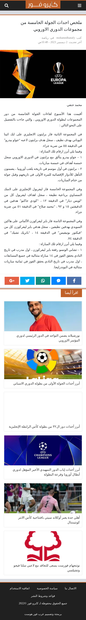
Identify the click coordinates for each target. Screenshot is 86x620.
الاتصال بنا (70, 588)
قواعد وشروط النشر (43, 595)
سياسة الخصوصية (47, 588)
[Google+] (12, 281)
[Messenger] (58, 281)
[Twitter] (27, 281)
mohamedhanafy (65, 37)
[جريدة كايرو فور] (43, 5)
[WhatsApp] (43, 281)
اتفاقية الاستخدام (20, 588)
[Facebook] (74, 281)
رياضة (45, 37)
